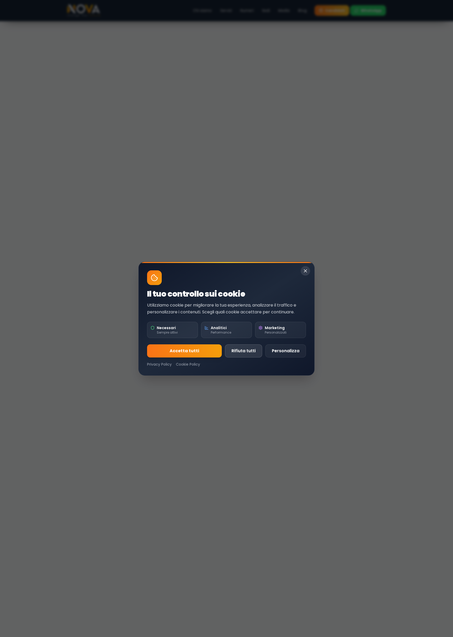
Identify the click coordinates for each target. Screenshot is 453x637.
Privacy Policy (159, 364)
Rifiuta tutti (243, 351)
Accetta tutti (184, 351)
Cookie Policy (188, 364)
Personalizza (285, 351)
